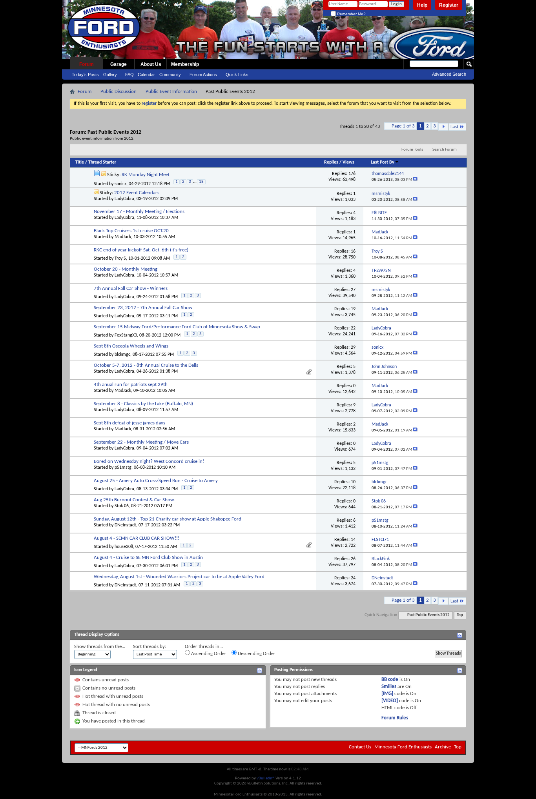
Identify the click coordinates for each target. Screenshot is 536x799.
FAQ (129, 74)
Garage (118, 64)
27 (353, 290)
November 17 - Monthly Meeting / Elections (139, 211)
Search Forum (444, 149)
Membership (185, 64)
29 (353, 347)
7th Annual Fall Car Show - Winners (131, 288)
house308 (124, 546)
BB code (389, 679)
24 (353, 578)
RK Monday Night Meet (146, 174)
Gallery (110, 74)
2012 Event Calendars (136, 192)
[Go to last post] (415, 180)
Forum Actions (203, 74)
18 (201, 182)
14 (353, 539)
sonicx (120, 183)
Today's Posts (85, 74)
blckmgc (122, 354)
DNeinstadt (125, 525)
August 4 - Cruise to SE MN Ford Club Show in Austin (148, 557)
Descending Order (256, 653)
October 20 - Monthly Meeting (125, 269)
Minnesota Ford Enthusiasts (403, 747)
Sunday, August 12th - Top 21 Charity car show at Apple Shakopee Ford (167, 519)
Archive (443, 747)
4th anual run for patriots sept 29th (131, 384)
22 (353, 328)
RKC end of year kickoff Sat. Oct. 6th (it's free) (141, 250)
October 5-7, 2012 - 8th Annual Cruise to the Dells (146, 365)
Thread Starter (102, 162)
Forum (86, 64)
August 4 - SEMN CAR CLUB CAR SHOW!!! (136, 538)
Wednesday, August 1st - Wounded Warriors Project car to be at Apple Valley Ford (179, 576)
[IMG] (387, 693)
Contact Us (360, 747)
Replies (331, 162)
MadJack (123, 237)
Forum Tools (412, 149)
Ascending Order (208, 653)
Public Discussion (118, 91)
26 (353, 559)
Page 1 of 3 (403, 126)
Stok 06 (122, 506)
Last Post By (382, 162)
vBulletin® (266, 778)
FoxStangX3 (126, 335)
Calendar (146, 74)
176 (352, 173)
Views (348, 162)
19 (353, 309)
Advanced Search (449, 74)
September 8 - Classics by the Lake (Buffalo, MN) (143, 403)
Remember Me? (351, 14)
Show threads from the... (99, 646)
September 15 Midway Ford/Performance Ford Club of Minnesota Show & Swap (177, 326)
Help (422, 5)
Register (448, 5)
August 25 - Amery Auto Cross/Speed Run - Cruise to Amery (156, 480)
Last (454, 126)
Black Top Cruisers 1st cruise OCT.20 (131, 230)
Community (170, 74)
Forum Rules (394, 718)
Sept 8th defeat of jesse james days (129, 423)
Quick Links (237, 74)
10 (353, 482)
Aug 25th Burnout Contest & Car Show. (134, 499)
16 (353, 251)
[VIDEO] (389, 700)
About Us (150, 64)
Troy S (120, 258)
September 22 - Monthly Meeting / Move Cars (141, 442)
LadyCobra (124, 199)
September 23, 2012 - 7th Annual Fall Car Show (143, 307)
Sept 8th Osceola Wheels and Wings (131, 346)
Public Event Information (171, 91)
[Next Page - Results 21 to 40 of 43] (443, 127)
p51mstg (123, 467)
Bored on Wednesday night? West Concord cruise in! (149, 461)
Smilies (388, 686)
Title (79, 162)
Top (460, 615)
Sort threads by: (149, 646)
